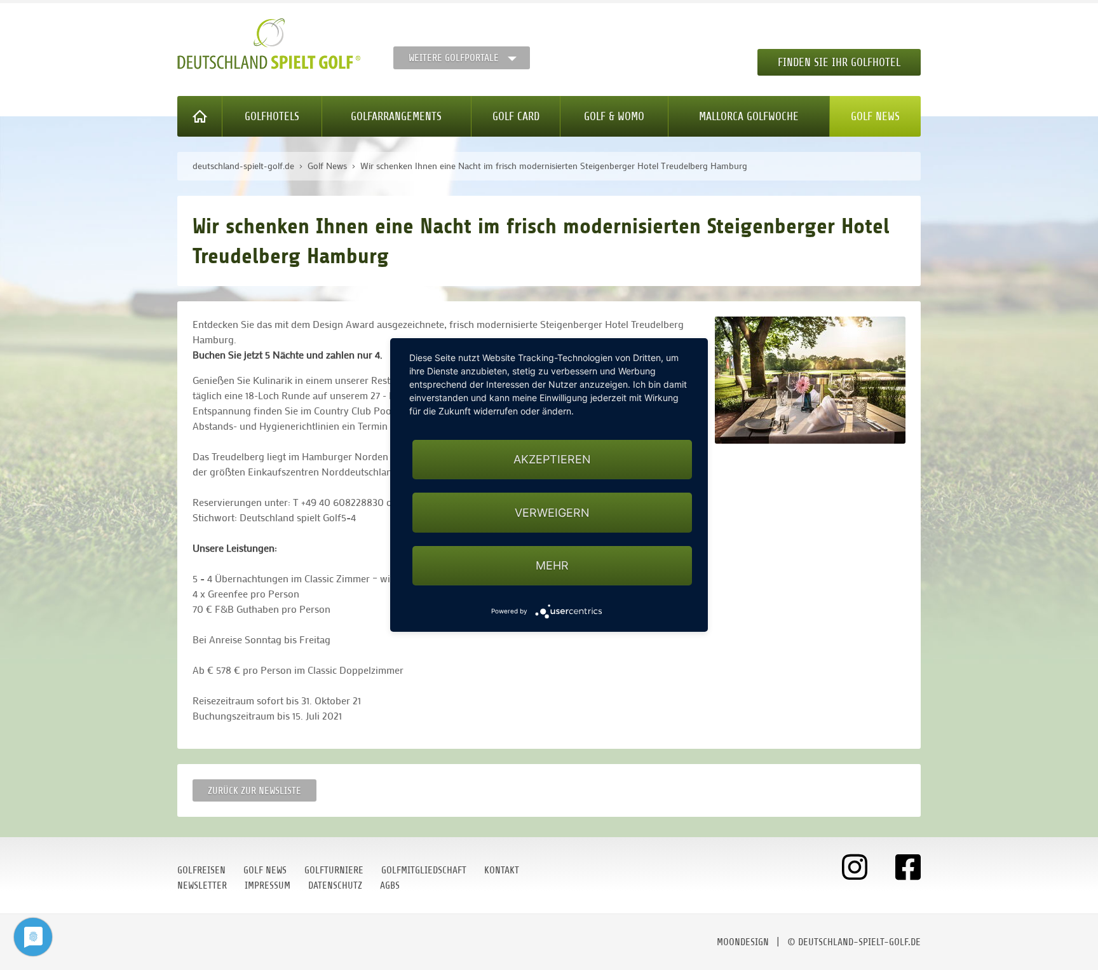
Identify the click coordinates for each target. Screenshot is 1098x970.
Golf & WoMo (614, 116)
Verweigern (552, 512)
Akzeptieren (552, 459)
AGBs (390, 885)
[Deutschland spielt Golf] (268, 43)
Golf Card (515, 116)
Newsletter (202, 885)
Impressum (267, 885)
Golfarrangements (396, 116)
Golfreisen (201, 870)
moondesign (743, 942)
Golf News (875, 116)
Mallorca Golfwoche (749, 116)
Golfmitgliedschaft (423, 870)
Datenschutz (335, 885)
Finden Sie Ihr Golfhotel (839, 62)
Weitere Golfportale (454, 58)
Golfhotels (272, 116)
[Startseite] (199, 116)
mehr (552, 565)
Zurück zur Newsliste (254, 790)
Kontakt (501, 870)
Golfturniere (333, 870)
